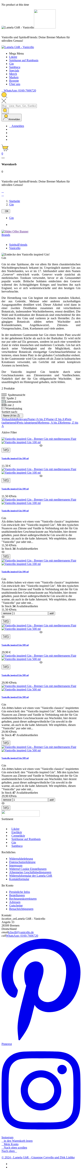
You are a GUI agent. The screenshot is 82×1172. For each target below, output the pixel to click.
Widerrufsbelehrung (21, 858)
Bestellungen (17, 895)
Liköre (15, 828)
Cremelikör (18, 835)
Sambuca (17, 845)
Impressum (15, 865)
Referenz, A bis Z (49, 422)
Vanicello (14, 248)
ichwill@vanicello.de (21, 932)
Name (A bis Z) (12, 415)
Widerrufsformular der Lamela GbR (30, 875)
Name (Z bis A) (56, 419)
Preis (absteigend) (28, 422)
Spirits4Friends (18, 244)
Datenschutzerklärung (22, 862)
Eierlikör (16, 832)
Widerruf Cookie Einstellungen (28, 868)
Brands (6, 234)
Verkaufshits (9, 419)
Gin (11, 217)
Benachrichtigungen (21, 908)
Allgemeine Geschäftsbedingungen (30, 872)
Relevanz (22, 419)
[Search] (5, 111)
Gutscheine (16, 905)
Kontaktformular (19, 879)
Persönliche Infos (19, 891)
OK (6, 211)
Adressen (14, 902)
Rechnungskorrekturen (23, 898)
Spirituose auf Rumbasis (26, 839)
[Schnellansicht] (41, 446)
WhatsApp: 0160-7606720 (22, 935)
